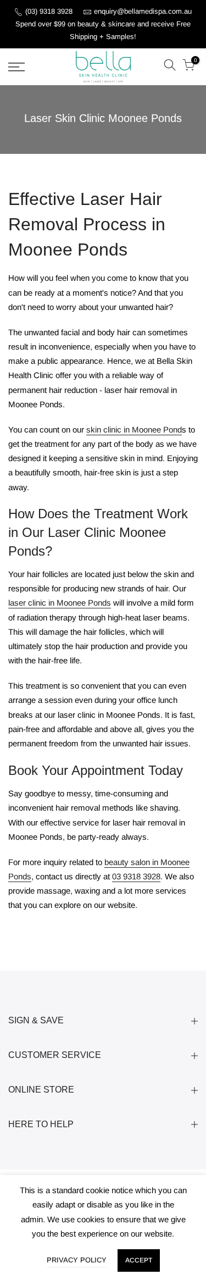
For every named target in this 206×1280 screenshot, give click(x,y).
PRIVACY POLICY (77, 1260)
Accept (138, 1260)
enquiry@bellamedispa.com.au (143, 11)
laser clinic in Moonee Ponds (59, 602)
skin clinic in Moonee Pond (134, 429)
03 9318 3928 (136, 876)
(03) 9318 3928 (50, 11)
